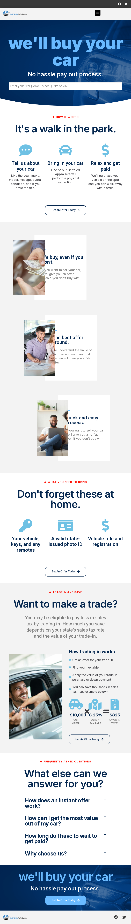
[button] (97, 13)
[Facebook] (119, 4)
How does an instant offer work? (57, 803)
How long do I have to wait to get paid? (61, 838)
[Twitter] (126, 4)
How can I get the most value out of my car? (61, 821)
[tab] (65, 803)
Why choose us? (46, 853)
